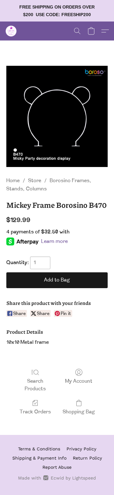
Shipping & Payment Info (39, 458)
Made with (57, 477)
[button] (11, 31)
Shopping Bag (79, 412)
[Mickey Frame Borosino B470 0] (57, 116)
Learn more (54, 241)
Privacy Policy (81, 448)
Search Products (35, 385)
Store (34, 180)
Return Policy (87, 458)
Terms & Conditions (39, 448)
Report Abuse (57, 467)
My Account (78, 381)
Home (13, 180)
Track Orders (35, 412)
